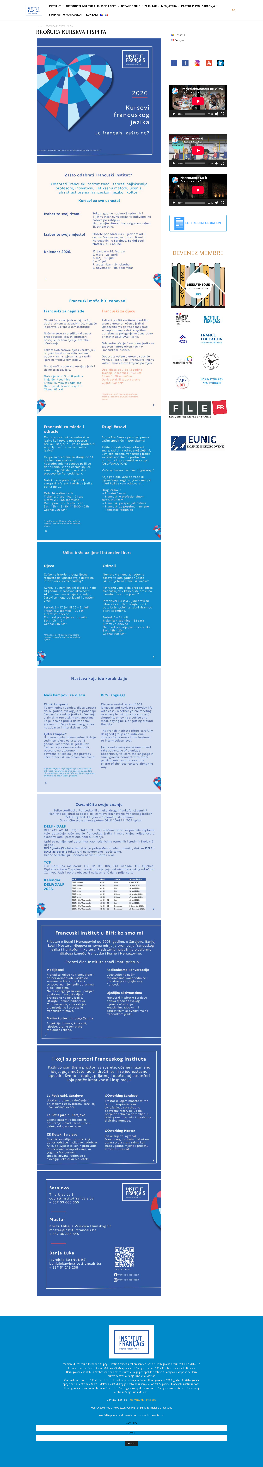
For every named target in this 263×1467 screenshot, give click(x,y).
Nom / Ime (131, 1422)
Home (39, 26)
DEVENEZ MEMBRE (198, 253)
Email (131, 1432)
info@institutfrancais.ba (142, 1399)
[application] (198, 101)
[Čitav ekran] (222, 114)
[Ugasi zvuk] (216, 114)
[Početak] (174, 114)
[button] (234, 10)
